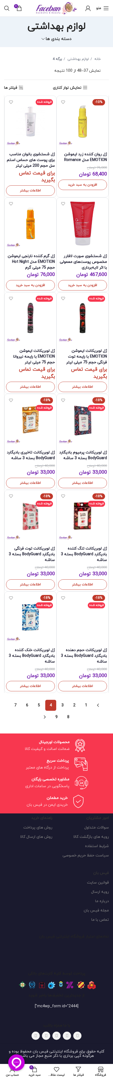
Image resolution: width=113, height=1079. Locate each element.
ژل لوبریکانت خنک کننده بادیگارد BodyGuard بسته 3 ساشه (32, 656)
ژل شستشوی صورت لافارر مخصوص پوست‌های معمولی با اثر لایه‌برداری (83, 262)
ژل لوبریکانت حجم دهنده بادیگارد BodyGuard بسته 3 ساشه (84, 656)
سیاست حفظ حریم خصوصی (86, 855)
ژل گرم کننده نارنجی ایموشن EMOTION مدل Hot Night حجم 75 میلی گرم (31, 262)
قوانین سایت (98, 882)
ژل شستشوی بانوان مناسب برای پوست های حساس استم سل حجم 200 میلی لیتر (31, 160)
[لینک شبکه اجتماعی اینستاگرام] (56, 1036)
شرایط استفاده (97, 846)
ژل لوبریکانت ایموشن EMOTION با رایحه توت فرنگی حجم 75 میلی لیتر (86, 356)
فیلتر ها (10, 87)
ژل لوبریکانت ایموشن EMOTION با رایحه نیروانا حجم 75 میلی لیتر (34, 356)
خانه (97, 59)
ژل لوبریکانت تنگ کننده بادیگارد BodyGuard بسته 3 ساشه (84, 554)
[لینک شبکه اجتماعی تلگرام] (36, 1036)
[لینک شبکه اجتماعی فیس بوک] (77, 1036)
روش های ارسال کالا (36, 836)
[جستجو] (6, 8)
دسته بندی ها (59, 39)
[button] (82, 185)
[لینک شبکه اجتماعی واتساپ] (46, 1036)
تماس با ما (100, 919)
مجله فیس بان (96, 910)
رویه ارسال (100, 891)
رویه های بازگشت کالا (91, 836)
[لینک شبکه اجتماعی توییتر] (67, 1036)
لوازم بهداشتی (77, 59)
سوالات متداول (96, 827)
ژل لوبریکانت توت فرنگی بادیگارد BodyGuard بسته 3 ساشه (32, 554)
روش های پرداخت (37, 827)
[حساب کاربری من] (88, 8)
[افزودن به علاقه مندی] (63, 102)
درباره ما (102, 901)
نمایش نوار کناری (67, 87)
